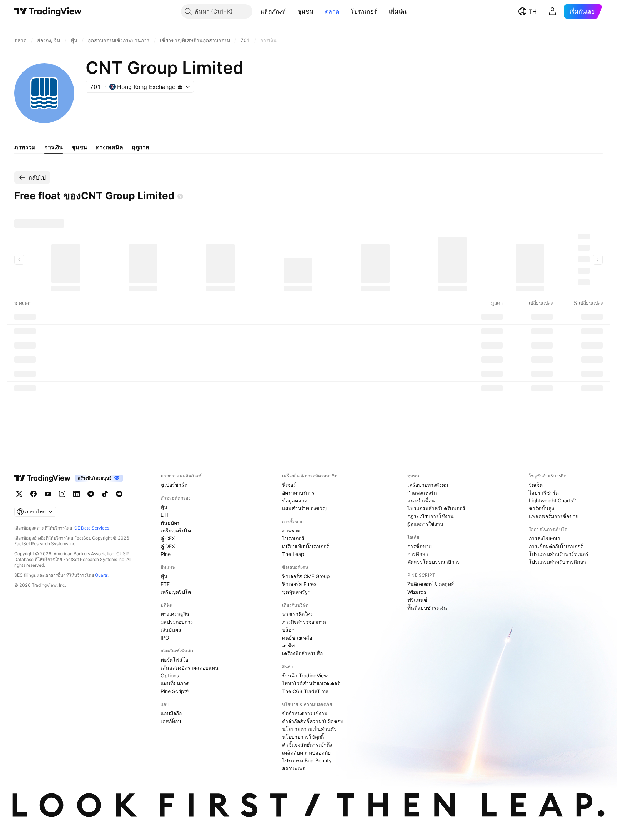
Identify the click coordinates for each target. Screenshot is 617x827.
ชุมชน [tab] (79, 147)
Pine (166, 554)
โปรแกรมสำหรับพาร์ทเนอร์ (558, 554)
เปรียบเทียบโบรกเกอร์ (305, 546)
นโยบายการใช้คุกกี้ (303, 737)
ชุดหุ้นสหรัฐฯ (296, 592)
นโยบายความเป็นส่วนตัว (309, 729)
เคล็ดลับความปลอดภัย (306, 753)
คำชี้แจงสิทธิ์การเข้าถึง (307, 745)
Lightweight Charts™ (552, 500)
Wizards (416, 592)
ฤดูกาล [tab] (140, 147)
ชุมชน (305, 11)
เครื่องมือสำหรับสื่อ (302, 653)
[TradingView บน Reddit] (119, 494)
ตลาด (332, 11)
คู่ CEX (168, 538)
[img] (180, 87)
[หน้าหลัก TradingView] (48, 11)
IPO (165, 638)
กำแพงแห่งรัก (422, 493)
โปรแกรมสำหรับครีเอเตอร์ (436, 508)
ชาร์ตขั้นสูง (541, 508)
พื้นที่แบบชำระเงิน (427, 608)
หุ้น (164, 507)
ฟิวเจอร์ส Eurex (299, 584)
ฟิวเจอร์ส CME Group (306, 576)
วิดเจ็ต (536, 485)
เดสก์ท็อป (171, 721)
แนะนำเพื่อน (421, 500)
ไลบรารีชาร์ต (544, 493)
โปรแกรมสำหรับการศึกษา (557, 562)
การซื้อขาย (419, 546)
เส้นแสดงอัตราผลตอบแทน (190, 668)
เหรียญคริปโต (176, 530)
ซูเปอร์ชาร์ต (174, 485)
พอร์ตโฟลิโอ (174, 660)
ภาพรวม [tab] (25, 147)
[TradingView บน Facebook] (34, 494)
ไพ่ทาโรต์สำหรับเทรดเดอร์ (311, 683)
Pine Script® (175, 691)
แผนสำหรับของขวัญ (304, 508)
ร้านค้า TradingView (305, 675)
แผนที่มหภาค (175, 683)
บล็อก (288, 630)
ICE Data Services (91, 528)
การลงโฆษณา (544, 538)
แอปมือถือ (171, 713)
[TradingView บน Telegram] (91, 494)
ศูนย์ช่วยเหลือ (297, 638)
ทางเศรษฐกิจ (175, 614)
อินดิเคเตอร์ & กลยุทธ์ (430, 584)
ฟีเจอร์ (289, 485)
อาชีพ (288, 645)
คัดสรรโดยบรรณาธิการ (433, 562)
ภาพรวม (291, 530)
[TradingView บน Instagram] (62, 494)
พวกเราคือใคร (297, 614)
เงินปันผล (171, 630)
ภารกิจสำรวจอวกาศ (304, 622)
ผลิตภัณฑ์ (273, 11)
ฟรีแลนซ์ (417, 600)
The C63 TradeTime (305, 691)
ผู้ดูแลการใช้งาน (425, 524)
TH (533, 11)
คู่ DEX (168, 546)
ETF (165, 515)
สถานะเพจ (293, 768)
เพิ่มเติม (398, 11)
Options (170, 675)
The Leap (293, 554)
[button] (291, 11)
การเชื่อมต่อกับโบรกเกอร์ (556, 546)
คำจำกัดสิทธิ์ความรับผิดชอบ (312, 721)
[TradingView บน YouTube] (48, 494)
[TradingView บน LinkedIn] (76, 494)
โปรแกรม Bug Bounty (307, 760)
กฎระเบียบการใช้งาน (430, 516)
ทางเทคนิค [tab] (109, 147)
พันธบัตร (170, 523)
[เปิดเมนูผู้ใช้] (552, 11)
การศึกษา (417, 554)
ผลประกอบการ (177, 622)
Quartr (101, 575)
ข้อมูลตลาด (294, 500)
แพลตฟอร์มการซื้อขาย (553, 516)
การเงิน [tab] (53, 147)
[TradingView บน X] (19, 494)
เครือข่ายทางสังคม (427, 485)
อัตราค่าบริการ (298, 493)
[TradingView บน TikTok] (105, 494)
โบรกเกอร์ (364, 11)
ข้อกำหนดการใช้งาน (305, 713)
